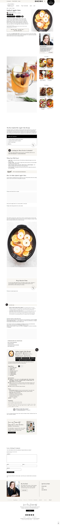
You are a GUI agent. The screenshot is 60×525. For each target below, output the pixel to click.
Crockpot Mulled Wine (21, 153)
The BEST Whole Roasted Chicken (49, 68)
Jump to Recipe (11, 16)
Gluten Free (22, 413)
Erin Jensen (20, 352)
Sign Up (30, 510)
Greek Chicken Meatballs (43, 109)
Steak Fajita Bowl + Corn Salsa (50, 80)
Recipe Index (44, 486)
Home (7, 8)
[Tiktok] (40, 1)
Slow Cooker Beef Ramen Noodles (42, 68)
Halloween (25, 413)
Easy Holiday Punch (11, 346)
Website (8, 468)
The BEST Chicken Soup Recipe (50, 97)
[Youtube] (38, 1)
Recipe (34, 413)
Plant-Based (31, 413)
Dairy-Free (14, 413)
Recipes (10, 8)
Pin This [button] (18, 16)
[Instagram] (37, 1)
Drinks (13, 8)
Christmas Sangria (11, 343)
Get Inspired (9, 1)
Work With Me (14, 1)
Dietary (17, 413)
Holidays (28, 413)
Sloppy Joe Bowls (49, 108)
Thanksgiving (10, 414)
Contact (19, 1)
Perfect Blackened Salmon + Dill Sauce (43, 80)
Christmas (11, 413)
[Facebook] (35, 1)
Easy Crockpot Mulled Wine (12, 342)
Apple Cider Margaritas (12, 153)
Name (8, 464)
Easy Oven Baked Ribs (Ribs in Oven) (43, 97)
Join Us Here (11, 432)
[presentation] (42, 63)
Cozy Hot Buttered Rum (21, 171)
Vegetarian (14, 414)
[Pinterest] (42, 1)
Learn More (50, 52)
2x (20, 366)
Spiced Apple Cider (19, 391)
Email (23, 464)
